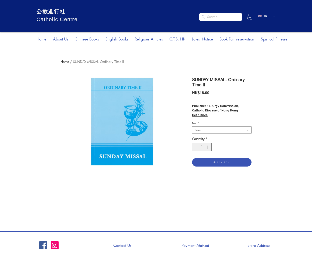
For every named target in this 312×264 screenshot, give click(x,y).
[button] (249, 17)
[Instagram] (55, 245)
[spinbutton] (202, 147)
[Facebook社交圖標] (43, 245)
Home (64, 62)
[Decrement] (196, 147)
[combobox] (222, 129)
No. (195, 123)
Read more (200, 115)
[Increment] (208, 147)
